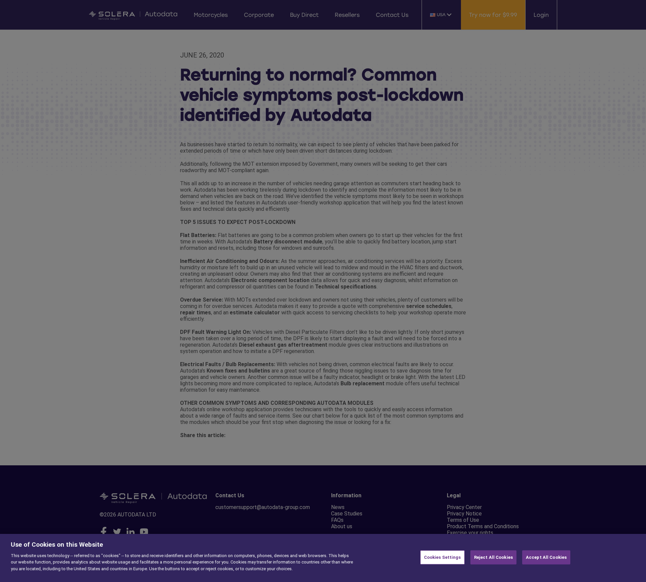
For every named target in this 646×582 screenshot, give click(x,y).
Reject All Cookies (493, 557)
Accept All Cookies (546, 557)
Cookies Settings (442, 557)
